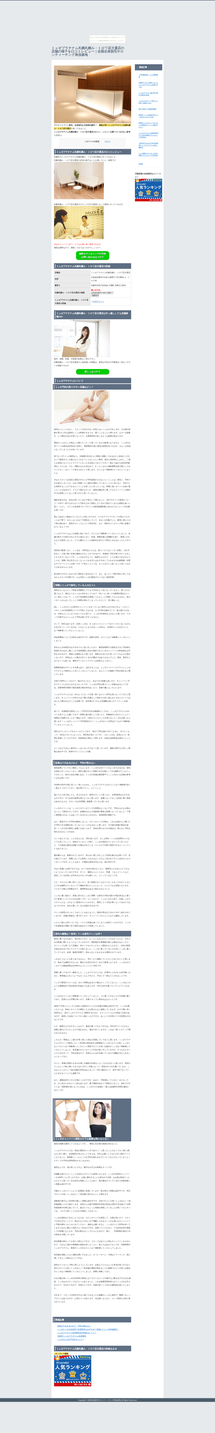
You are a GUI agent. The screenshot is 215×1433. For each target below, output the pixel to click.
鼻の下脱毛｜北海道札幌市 (148, 109)
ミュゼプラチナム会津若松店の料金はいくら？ (76, 1333)
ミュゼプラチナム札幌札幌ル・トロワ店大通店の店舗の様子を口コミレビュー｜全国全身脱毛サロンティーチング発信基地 (88, 51)
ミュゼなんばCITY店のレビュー (70, 1339)
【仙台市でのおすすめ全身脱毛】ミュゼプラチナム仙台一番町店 (148, 145)
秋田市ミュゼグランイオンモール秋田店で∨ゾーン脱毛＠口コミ (148, 125)
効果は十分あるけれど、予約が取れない (74, 1326)
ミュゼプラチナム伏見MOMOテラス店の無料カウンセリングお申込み (148, 135)
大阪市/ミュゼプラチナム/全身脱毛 (71, 1336)
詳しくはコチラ (92, 371)
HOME (141, 164)
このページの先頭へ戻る (156, 1396)
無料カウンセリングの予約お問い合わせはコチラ (92, 255)
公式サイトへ (98, 301)
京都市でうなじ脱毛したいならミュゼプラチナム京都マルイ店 (148, 85)
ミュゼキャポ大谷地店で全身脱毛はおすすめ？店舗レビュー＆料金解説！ (88, 1329)
